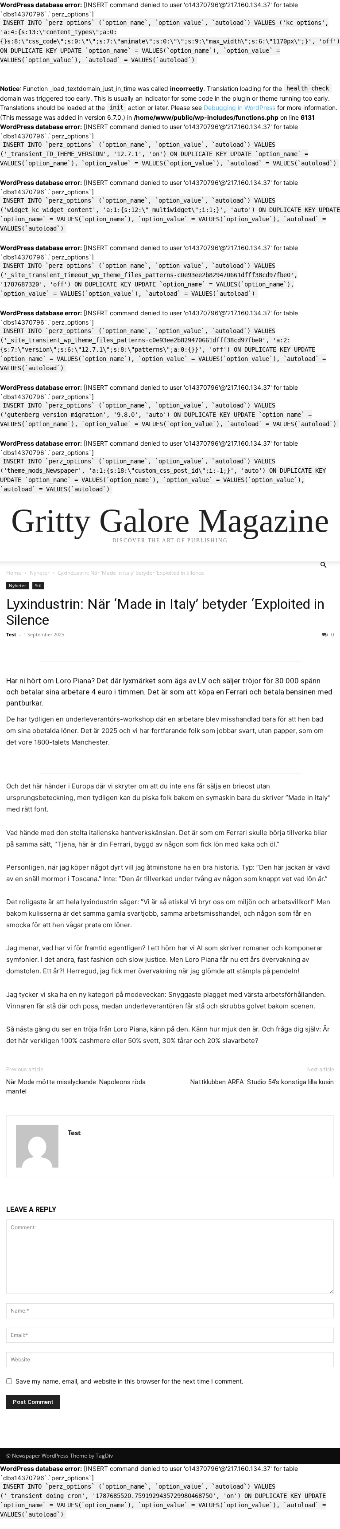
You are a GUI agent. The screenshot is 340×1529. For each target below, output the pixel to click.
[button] (323, 565)
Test (11, 634)
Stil (38, 585)
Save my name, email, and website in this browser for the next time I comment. (129, 1381)
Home (13, 572)
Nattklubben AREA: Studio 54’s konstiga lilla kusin (262, 1082)
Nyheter (40, 572)
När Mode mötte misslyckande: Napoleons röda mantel (76, 1086)
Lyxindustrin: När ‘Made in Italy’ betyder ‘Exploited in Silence (165, 612)
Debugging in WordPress (239, 107)
